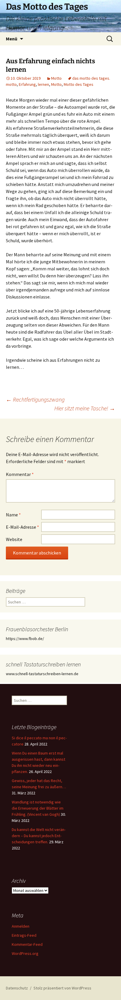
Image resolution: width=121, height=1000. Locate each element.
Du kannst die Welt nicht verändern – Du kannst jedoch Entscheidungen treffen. (38, 835)
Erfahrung (27, 84)
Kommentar (20, 474)
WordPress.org (25, 953)
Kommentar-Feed (27, 944)
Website (14, 539)
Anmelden (20, 926)
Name (13, 515)
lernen (43, 84)
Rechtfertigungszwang (35, 399)
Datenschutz (17, 988)
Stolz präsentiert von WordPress (62, 988)
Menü (11, 39)
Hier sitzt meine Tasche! (84, 408)
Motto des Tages (78, 84)
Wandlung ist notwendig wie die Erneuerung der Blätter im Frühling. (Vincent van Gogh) (37, 808)
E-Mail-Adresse (22, 527)
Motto (56, 78)
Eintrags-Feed (24, 935)
